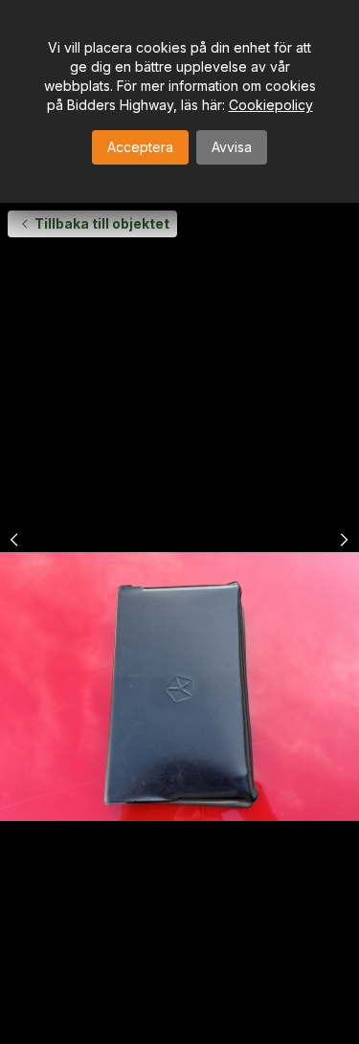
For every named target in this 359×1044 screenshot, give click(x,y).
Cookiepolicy (271, 105)
